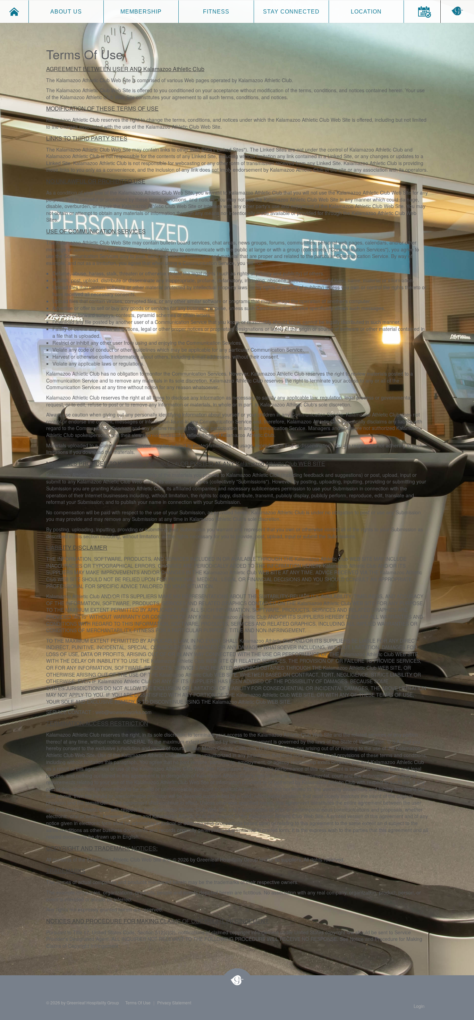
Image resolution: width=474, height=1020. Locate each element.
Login (419, 1006)
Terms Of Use (138, 1002)
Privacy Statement (174, 1002)
